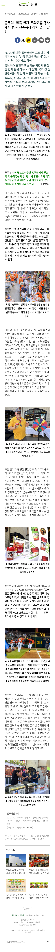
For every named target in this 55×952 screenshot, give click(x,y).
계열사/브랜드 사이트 (15, 941)
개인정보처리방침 (17, 915)
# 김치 (30, 835)
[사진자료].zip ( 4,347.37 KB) (20, 827)
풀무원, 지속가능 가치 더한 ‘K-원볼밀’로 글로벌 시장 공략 (38, 898)
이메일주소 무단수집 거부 (35, 915)
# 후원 (33, 838)
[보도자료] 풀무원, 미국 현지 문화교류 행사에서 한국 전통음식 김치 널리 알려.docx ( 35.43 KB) (27, 820)
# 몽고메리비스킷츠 (19, 838)
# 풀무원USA (19, 835)
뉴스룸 (34, 4)
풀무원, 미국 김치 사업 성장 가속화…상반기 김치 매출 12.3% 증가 (39, 873)
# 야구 (41, 838)
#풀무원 (8, 835)
